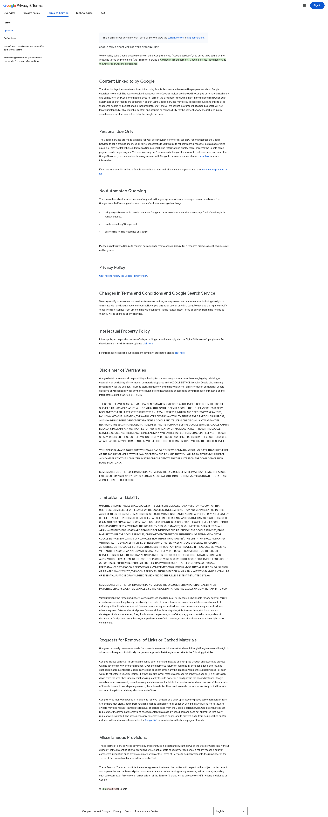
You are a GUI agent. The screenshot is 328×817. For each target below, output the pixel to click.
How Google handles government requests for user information (22, 59)
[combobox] (230, 811)
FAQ (102, 13)
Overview (9, 13)
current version (176, 37)
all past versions (195, 37)
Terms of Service (58, 13)
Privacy (117, 811)
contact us (203, 156)
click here (148, 343)
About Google (102, 811)
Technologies (84, 13)
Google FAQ (151, 720)
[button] (304, 5)
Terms (7, 22)
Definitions (9, 38)
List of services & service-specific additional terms (23, 47)
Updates (8, 30)
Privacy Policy (31, 13)
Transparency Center (146, 811)
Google (86, 811)
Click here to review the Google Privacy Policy (123, 275)
